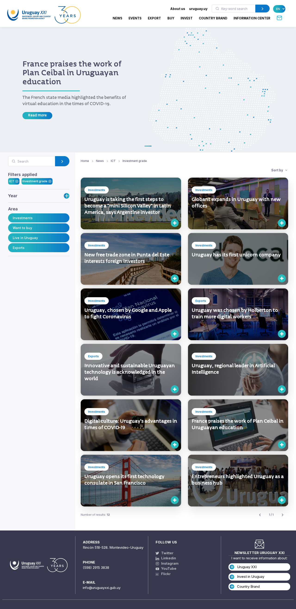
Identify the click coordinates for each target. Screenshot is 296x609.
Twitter (166, 553)
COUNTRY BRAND (213, 18)
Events (135, 18)
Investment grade (34, 181)
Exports (19, 248)
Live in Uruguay (25, 238)
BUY (170, 18)
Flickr (164, 574)
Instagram (169, 563)
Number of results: (95, 514)
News (117, 18)
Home (85, 161)
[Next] (283, 515)
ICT (11, 181)
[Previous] (260, 515)
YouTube (168, 568)
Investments (23, 218)
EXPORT (154, 18)
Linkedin (168, 558)
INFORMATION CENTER (252, 18)
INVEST (187, 18)
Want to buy (22, 228)
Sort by (277, 170)
